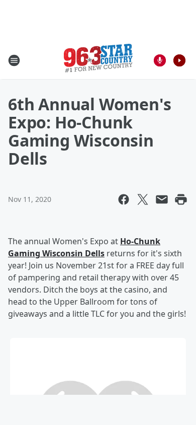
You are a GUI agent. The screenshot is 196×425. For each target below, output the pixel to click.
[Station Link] (98, 60)
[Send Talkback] (160, 60)
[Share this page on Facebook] (124, 199)
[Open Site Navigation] (14, 60)
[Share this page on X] (143, 199)
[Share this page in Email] (162, 199)
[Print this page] (181, 199)
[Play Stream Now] (179, 60)
